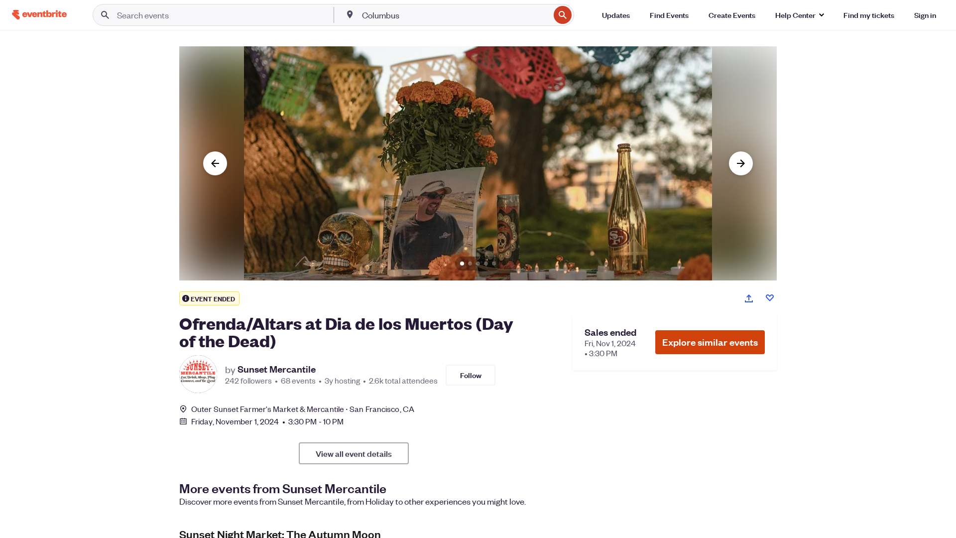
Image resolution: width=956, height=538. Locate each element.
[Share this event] (749, 298)
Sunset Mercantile (277, 369)
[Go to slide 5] (494, 264)
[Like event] (770, 298)
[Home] (39, 14)
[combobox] (455, 14)
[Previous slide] (215, 163)
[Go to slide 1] (462, 264)
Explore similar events (710, 342)
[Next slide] (741, 163)
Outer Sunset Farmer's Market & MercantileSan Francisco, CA (302, 409)
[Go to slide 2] (470, 264)
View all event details (354, 453)
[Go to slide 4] (486, 264)
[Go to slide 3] (478, 264)
